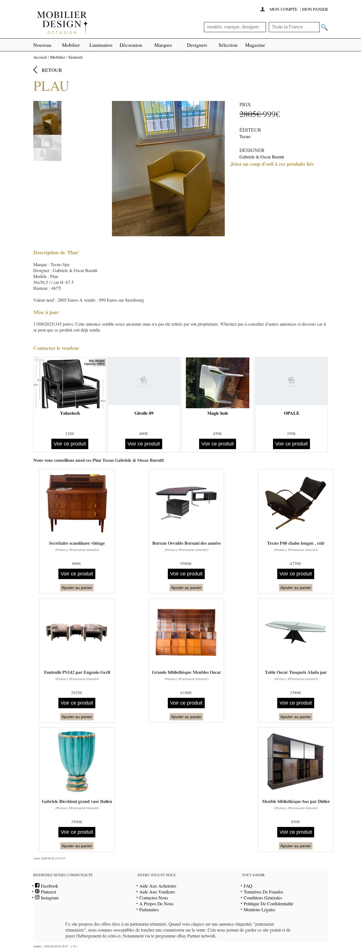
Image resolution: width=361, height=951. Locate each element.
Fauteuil (75, 57)
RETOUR (52, 70)
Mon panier (315, 9)
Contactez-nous (153, 898)
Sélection (228, 44)
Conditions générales (263, 898)
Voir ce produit (70, 444)
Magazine (255, 44)
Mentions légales (259, 909)
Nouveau (42, 44)
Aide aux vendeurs (157, 892)
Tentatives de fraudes (263, 892)
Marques (163, 44)
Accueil (40, 57)
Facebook (48, 886)
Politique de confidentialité (268, 903)
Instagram (48, 898)
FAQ (248, 886)
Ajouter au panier (76, 587)
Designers (197, 44)
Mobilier (71, 44)
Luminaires (101, 44)
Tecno (244, 136)
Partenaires (149, 909)
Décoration (131, 44)
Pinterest (47, 892)
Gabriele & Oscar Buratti (261, 157)
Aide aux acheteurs (157, 886)
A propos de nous (156, 903)
